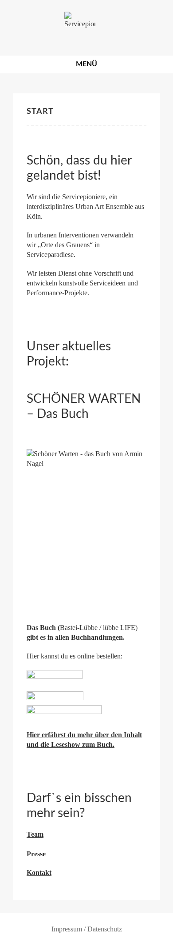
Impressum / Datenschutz (86, 929)
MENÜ (86, 64)
